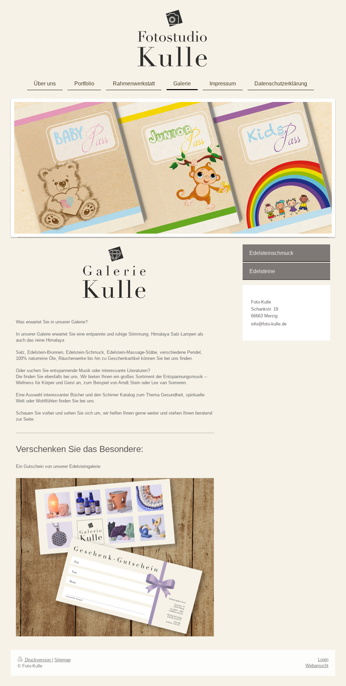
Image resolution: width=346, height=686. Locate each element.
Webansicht (316, 665)
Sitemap (62, 659)
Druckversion (38, 659)
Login (323, 659)
